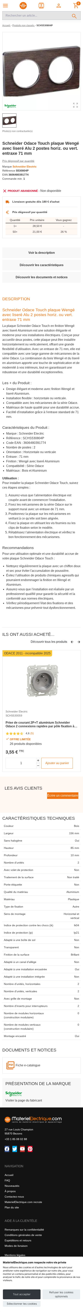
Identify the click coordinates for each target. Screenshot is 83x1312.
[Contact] (41, 6)
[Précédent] (72, 642)
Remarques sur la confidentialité (24, 1229)
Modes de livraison (16, 1245)
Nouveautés (12, 1185)
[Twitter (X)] (14, 1149)
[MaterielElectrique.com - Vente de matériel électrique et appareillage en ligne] (23, 5)
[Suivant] (79, 642)
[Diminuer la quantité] (38, 765)
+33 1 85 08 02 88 (16, 1139)
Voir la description (41, 252)
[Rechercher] (74, 15)
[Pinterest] (30, 1149)
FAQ (7, 1180)
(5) (32, 733)
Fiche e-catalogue (28, 1065)
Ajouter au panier (57, 763)
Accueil (9, 1175)
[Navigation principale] (5, 6)
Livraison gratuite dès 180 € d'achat (35, 201)
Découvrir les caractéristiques (42, 265)
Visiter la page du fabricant (23, 1100)
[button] (59, 6)
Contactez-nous (14, 1196)
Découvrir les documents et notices (42, 277)
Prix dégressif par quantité (18, 160)
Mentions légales (15, 1255)
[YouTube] (22, 1149)
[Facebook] (7, 1149)
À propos (10, 1191)
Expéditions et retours (18, 1240)
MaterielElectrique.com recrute (23, 1202)
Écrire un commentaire (62, 795)
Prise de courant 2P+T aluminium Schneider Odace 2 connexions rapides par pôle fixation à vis (40, 724)
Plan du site (12, 1207)
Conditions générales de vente (23, 1235)
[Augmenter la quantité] (38, 760)
